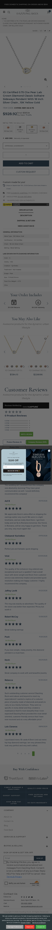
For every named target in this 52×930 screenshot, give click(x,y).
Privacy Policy (26, 922)
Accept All (40, 927)
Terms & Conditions (39, 922)
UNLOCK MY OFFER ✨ (13, 471)
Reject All (29, 927)
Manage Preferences (15, 927)
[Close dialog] (49, 451)
